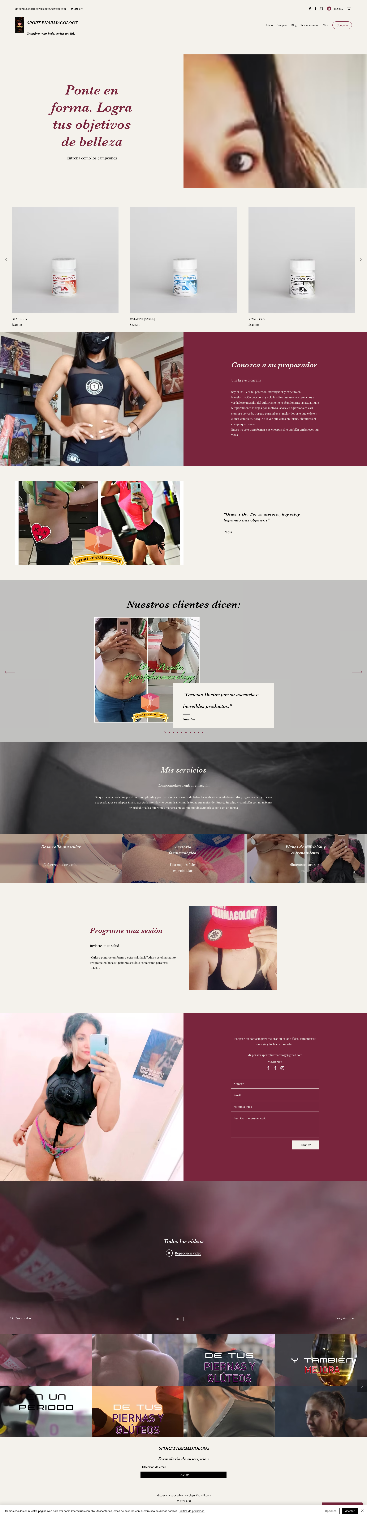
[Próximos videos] (362, 1386)
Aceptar (350, 1511)
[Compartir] (179, 1319)
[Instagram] (321, 9)
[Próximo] (357, 672)
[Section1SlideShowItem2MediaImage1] (168, 732)
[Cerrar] (362, 1511)
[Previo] (10, 672)
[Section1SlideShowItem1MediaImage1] (164, 732)
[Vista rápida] (65, 260)
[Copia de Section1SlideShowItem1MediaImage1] (173, 732)
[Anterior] (6, 259)
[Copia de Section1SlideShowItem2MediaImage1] (177, 732)
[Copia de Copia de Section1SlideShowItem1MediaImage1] (181, 732)
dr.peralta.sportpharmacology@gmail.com (40, 9)
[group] (183, 266)
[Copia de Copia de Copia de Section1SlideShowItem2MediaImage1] (202, 732)
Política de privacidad (192, 1511)
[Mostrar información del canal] (188, 1319)
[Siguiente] (361, 259)
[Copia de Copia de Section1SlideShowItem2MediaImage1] (194, 732)
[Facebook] (310, 9)
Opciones (330, 1511)
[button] (349, 8)
